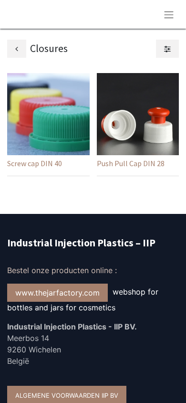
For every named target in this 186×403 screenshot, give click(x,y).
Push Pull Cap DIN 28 (131, 163)
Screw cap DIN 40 (34, 163)
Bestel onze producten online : (63, 270)
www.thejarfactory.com (57, 292)
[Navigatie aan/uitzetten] (169, 14)
